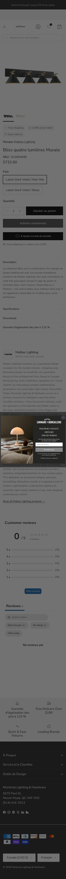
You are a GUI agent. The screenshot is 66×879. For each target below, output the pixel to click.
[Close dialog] (63, 417)
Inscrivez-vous (49, 450)
